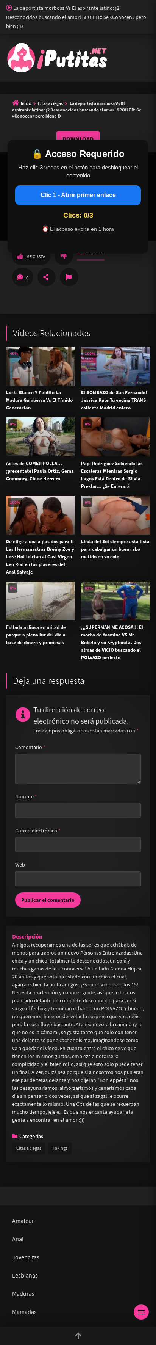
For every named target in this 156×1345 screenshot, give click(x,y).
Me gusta (35, 256)
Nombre (26, 796)
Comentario (30, 747)
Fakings (60, 1148)
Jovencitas (25, 1257)
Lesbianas (25, 1275)
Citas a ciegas (50, 103)
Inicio (26, 103)
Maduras (23, 1293)
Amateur (23, 1220)
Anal (17, 1239)
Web (20, 864)
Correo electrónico (38, 830)
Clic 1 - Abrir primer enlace (78, 195)
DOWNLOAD (78, 139)
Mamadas (24, 1311)
